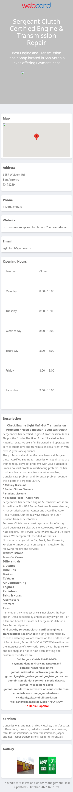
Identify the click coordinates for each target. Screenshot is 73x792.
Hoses (17, 595)
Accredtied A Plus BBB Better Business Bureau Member (35, 506)
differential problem (45, 476)
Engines (8, 587)
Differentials (12, 561)
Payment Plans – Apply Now (22, 497)
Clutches (9, 566)
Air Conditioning (14, 583)
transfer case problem (16, 476)
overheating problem (45, 468)
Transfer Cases (13, 557)
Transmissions (13, 553)
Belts (6, 595)
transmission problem (46, 472)
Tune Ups (9, 570)
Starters (8, 604)
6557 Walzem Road (54, 642)
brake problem (23, 472)
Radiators (10, 591)
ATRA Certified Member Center (21, 510)
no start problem (22, 468)
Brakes (8, 574)
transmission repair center (47, 446)
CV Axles (9, 578)
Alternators (11, 600)
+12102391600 (12, 207)
